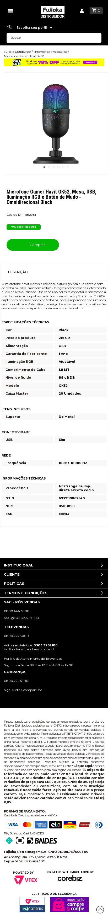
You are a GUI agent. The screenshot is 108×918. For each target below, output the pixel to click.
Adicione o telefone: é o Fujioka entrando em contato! (31, 647)
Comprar (37, 245)
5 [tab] (63, 167)
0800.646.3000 (16, 611)
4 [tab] (58, 167)
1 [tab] (44, 167)
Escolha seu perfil (32, 28)
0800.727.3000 (16, 636)
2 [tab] (49, 167)
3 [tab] (54, 167)
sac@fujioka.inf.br (21, 618)
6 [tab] (68, 167)
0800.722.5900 (16, 681)
